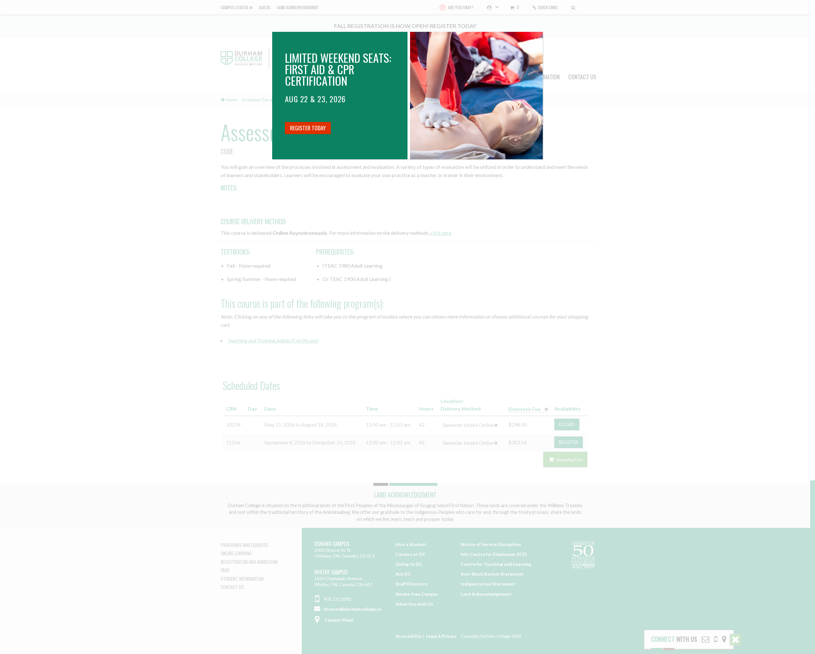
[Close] (536, 38)
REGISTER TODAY (308, 128)
